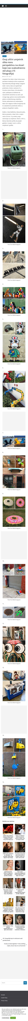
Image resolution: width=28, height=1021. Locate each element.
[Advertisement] (14, 26)
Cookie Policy (4, 997)
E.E (10, 76)
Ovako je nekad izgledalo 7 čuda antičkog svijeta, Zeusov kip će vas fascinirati (14, 944)
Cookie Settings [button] (6, 1017)
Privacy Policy (4, 1000)
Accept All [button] (13, 1017)
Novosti (4, 56)
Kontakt (3, 995)
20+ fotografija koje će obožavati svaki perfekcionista (12, 939)
